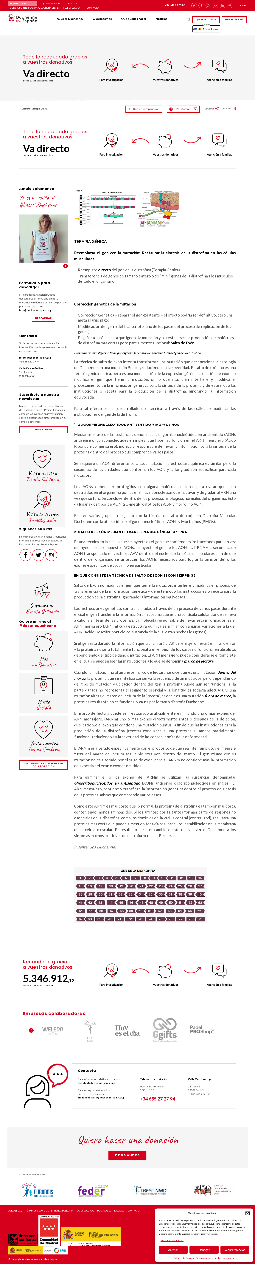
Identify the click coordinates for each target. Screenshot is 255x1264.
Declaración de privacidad (208, 1258)
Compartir (209, 108)
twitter (194, 5)
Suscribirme (43, 429)
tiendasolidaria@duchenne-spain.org (101, 1097)
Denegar (204, 1249)
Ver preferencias (235, 1249)
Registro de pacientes (22, 3)
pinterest (229, 5)
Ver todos (65, 266)
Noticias (161, 18)
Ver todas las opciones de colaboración (43, 765)
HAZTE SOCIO (234, 19)
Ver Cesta (179, 109)
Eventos (72, 3)
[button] (247, 1213)
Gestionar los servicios (172, 1240)
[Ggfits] (165, 1030)
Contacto (93, 7)
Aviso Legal (228, 1258)
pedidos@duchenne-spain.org (96, 1082)
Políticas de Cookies (184, 1258)
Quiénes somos (51, 3)
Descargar (43, 318)
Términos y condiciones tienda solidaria (49, 1210)
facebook (201, 5)
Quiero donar (206, 19)
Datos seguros (85, 1210)
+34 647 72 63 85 (175, 5)
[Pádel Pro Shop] (202, 1030)
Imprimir (227, 108)
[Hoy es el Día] (127, 1030)
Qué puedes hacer (133, 18)
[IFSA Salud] (90, 1030)
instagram (208, 5)
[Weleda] (53, 1030)
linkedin (222, 5)
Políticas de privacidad (110, 1210)
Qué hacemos (102, 18)
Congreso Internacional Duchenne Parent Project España (45, 7)
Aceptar (173, 1249)
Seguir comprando (145, 109)
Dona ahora (127, 1155)
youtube (215, 5)
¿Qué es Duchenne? (70, 18)
